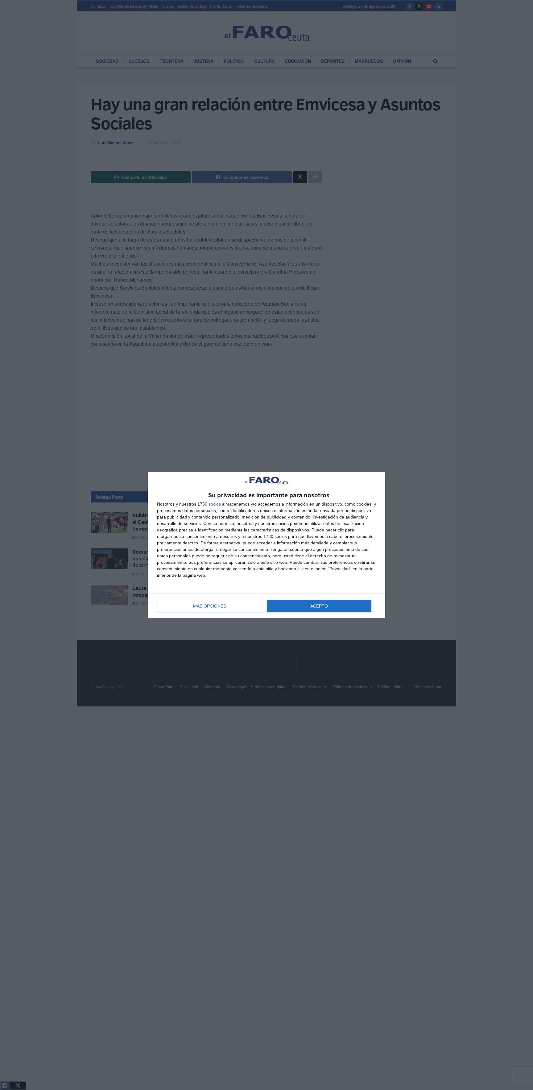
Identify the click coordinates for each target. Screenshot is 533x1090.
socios (215, 504)
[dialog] (266, 545)
